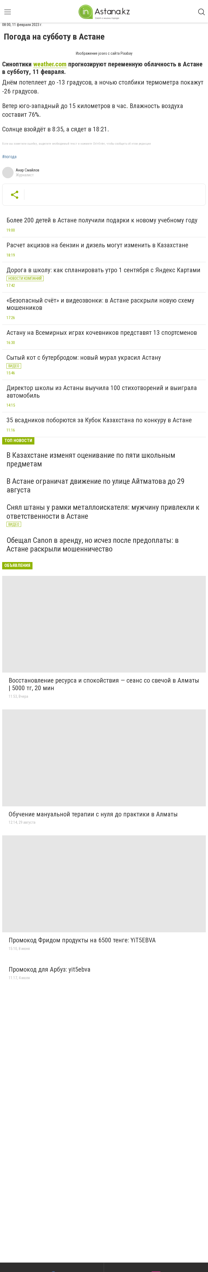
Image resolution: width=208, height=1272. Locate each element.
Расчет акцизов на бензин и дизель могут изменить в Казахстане (97, 245)
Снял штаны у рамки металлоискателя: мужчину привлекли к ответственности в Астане (102, 511)
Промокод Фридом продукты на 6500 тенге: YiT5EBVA (82, 940)
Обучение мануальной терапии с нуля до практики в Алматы (93, 814)
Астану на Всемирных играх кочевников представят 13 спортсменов (101, 332)
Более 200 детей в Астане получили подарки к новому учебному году (101, 220)
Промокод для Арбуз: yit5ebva (49, 969)
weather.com (50, 64)
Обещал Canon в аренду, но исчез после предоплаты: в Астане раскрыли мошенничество (92, 544)
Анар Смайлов (27, 170)
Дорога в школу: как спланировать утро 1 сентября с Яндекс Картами (103, 270)
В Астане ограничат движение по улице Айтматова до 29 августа (95, 485)
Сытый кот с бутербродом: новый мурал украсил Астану (83, 357)
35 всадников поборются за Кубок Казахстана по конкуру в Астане (99, 420)
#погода (9, 156)
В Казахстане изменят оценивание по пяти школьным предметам (90, 459)
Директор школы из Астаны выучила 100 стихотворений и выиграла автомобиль (101, 391)
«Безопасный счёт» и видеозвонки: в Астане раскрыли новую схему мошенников (100, 304)
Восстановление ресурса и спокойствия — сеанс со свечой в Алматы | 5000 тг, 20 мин (104, 684)
